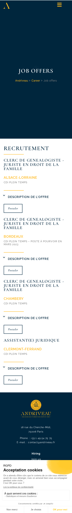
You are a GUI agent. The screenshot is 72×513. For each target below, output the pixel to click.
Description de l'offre (28, 197)
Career (35, 80)
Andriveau (21, 80)
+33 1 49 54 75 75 (41, 438)
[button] (36, 197)
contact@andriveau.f (41, 442)
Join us (36, 459)
